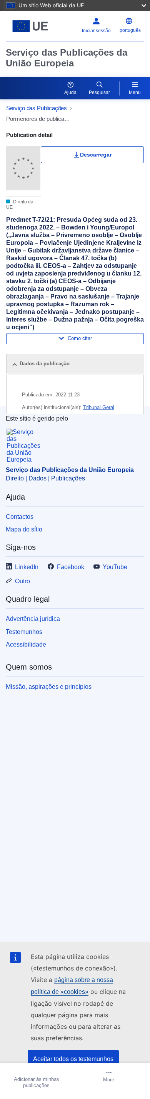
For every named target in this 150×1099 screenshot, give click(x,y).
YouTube (115, 567)
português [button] (130, 30)
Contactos (19, 516)
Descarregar (96, 155)
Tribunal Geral (98, 407)
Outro (22, 581)
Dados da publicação (45, 363)
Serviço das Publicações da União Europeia (66, 57)
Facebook (70, 567)
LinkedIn (26, 567)
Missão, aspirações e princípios (49, 686)
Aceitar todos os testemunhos (73, 1059)
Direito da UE (19, 204)
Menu (135, 92)
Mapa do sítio (24, 529)
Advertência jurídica (33, 619)
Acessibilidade (26, 644)
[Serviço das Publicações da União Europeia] (30, 26)
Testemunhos (24, 632)
